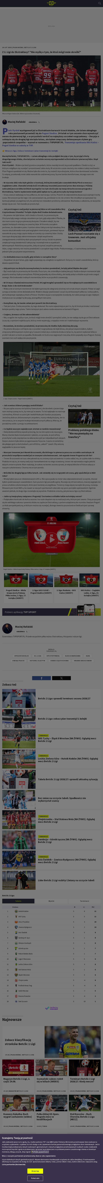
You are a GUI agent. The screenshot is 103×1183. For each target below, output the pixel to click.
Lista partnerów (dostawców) (13, 1164)
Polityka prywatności (40, 1152)
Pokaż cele (35, 1178)
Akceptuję (35, 1171)
